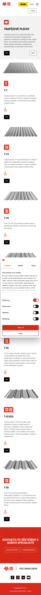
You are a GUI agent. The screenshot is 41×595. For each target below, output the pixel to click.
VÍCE (6, 53)
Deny (20, 333)
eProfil (32, 4)
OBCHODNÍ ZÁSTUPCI (12, 550)
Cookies (29, 591)
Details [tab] (20, 265)
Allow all (20, 327)
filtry (33, 53)
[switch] (36, 306)
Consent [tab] (7, 265)
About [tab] (33, 265)
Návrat (33, 11)
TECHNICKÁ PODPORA (28, 550)
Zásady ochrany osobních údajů (17, 591)
